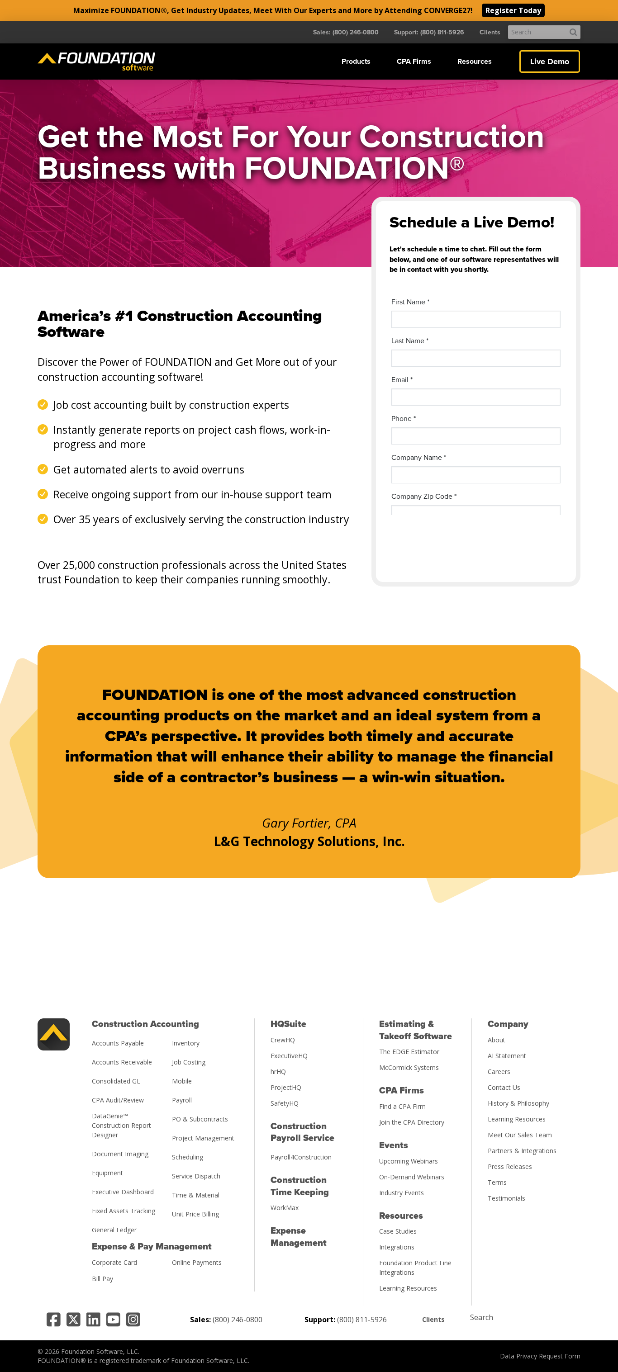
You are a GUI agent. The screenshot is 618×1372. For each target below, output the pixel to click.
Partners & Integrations (522, 1150)
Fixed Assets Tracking (123, 1210)
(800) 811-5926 (362, 1320)
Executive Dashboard (123, 1191)
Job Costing (188, 1062)
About (496, 1040)
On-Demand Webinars (411, 1177)
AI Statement (507, 1055)
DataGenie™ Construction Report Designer (121, 1125)
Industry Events (401, 1192)
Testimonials (506, 1198)
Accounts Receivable (122, 1062)
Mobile (182, 1081)
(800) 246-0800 (237, 1320)
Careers (499, 1071)
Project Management (203, 1138)
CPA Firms (414, 61)
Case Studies (398, 1231)
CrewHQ (283, 1040)
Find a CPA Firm (402, 1106)
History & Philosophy (518, 1103)
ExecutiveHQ (289, 1055)
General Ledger (114, 1229)
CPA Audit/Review (118, 1100)
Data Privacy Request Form (540, 1356)
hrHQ (278, 1071)
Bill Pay (102, 1278)
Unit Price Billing (195, 1214)
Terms (497, 1182)
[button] (356, 61)
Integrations (396, 1247)
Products (356, 61)
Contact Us (504, 1087)
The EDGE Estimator (409, 1051)
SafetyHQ (285, 1103)
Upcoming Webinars (408, 1161)
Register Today (513, 10)
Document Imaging (120, 1154)
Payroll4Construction (301, 1157)
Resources (474, 61)
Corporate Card (114, 1262)
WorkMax (285, 1207)
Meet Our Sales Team (520, 1135)
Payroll (182, 1100)
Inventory (186, 1043)
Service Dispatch (196, 1176)
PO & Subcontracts (200, 1119)
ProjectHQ (286, 1087)
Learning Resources (408, 1288)
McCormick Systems (409, 1067)
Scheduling (187, 1157)
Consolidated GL (116, 1081)
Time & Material (195, 1195)
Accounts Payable (118, 1043)
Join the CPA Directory (411, 1122)
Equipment (107, 1173)
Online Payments (197, 1262)
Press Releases (510, 1166)
